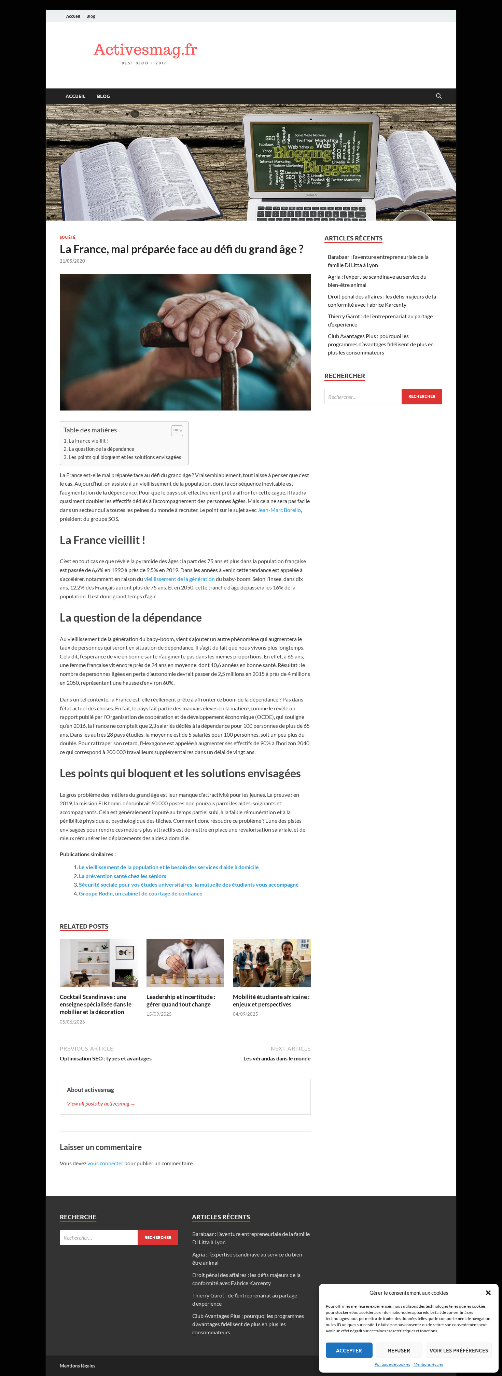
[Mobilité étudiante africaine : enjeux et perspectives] (272, 965)
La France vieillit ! (89, 440)
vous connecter (105, 1163)
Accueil (73, 16)
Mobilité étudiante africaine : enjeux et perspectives (271, 1000)
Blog (90, 16)
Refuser (399, 1350)
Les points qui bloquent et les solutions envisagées (125, 457)
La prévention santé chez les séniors (122, 876)
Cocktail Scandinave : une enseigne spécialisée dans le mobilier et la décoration (95, 1004)
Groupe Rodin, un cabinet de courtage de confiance (141, 893)
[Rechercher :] (383, 396)
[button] (488, 1292)
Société (67, 237)
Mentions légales (428, 1364)
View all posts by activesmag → (101, 1103)
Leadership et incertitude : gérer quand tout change (181, 1000)
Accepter (349, 1350)
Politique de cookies (392, 1364)
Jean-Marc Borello (279, 509)
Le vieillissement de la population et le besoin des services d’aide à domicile (169, 867)
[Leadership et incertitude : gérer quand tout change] (185, 965)
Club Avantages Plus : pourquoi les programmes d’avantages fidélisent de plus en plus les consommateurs (381, 344)
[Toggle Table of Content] (173, 430)
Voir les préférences (459, 1350)
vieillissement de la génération (179, 578)
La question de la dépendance (101, 449)
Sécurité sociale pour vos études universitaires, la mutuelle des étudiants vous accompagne (189, 884)
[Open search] (439, 96)
